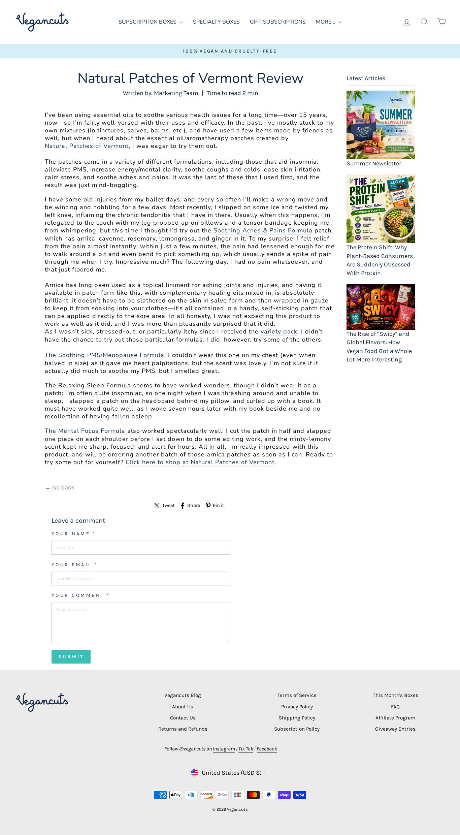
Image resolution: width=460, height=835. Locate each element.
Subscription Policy (297, 729)
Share (193, 505)
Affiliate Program (395, 718)
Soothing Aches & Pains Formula (263, 230)
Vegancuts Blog (182, 695)
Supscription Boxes (148, 22)
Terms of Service (297, 695)
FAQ (395, 707)
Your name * (74, 534)
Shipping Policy (297, 718)
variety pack (279, 331)
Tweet (168, 505)
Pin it (218, 505)
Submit (71, 657)
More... (326, 22)
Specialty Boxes (216, 22)
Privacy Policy (297, 707)
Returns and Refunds (182, 729)
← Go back (59, 487)
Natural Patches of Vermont (87, 146)
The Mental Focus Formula (85, 431)
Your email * (75, 565)
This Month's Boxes (395, 695)
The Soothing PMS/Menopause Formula (104, 355)
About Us (182, 707)
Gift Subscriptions (278, 22)
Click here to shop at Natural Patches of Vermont (200, 462)
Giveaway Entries (395, 729)
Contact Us (183, 718)
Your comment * (81, 595)
